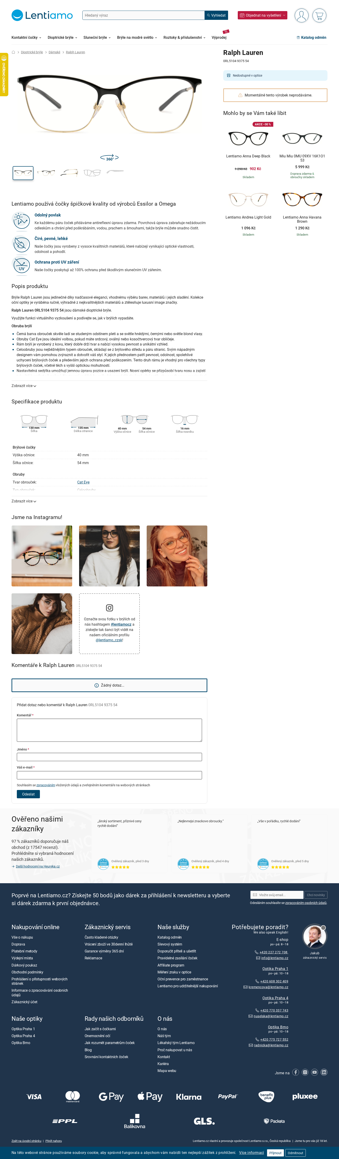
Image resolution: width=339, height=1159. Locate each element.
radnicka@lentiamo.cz (271, 1045)
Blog (88, 1049)
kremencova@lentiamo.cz (268, 987)
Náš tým (164, 1036)
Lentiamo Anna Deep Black (248, 156)
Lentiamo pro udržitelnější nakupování (188, 986)
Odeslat (28, 794)
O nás (162, 1028)
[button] (23, 173)
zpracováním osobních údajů (306, 903)
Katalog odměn (170, 937)
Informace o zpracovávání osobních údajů (40, 992)
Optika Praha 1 (275, 968)
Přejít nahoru (53, 1141)
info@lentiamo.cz (274, 958)
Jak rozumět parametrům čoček (110, 1042)
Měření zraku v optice (174, 972)
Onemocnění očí (97, 1036)
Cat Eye (83, 482)
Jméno (23, 749)
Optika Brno (278, 1027)
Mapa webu (167, 1070)
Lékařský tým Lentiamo (176, 1042)
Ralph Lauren (75, 52)
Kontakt (164, 1056)
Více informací (251, 1152)
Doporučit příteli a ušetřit (177, 951)
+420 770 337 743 (274, 1010)
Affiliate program (171, 965)
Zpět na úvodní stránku (26, 1141)
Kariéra (163, 1063)
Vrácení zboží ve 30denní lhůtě (109, 944)
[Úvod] (13, 52)
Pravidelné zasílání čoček (177, 958)
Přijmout (275, 1153)
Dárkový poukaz (24, 965)
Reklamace (93, 958)
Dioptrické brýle (32, 52)
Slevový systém (170, 944)
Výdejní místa (22, 958)
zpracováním (45, 785)
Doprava (18, 944)
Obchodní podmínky (27, 972)
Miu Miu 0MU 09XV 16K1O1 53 (302, 158)
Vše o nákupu (22, 937)
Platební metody (24, 951)
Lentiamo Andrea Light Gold (248, 217)
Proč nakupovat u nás (175, 1049)
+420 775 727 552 (274, 1039)
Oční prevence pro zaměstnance (183, 979)
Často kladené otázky (101, 937)
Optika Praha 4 (275, 997)
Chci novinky (316, 895)
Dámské (54, 52)
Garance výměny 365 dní (104, 951)
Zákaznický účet (24, 1001)
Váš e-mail (26, 767)
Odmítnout (295, 1153)
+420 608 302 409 (274, 981)
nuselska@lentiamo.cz (271, 1016)
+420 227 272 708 (274, 952)
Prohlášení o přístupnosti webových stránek (40, 981)
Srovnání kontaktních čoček (106, 1056)
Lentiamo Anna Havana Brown (302, 219)
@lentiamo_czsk (109, 640)
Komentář (25, 715)
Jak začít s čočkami (100, 1028)
